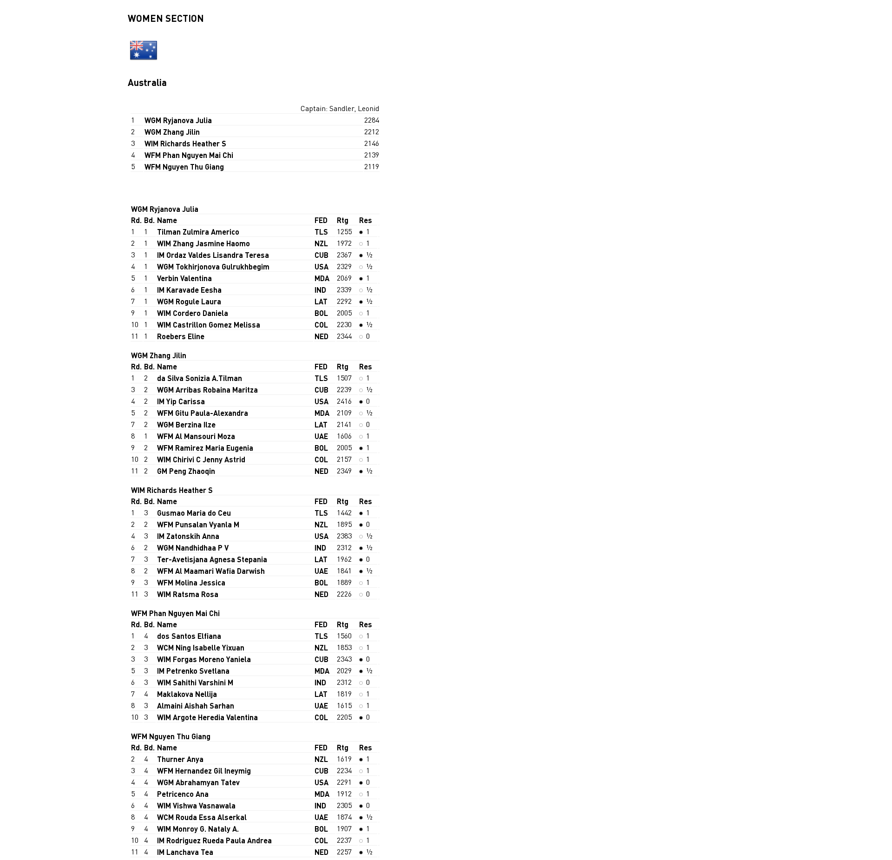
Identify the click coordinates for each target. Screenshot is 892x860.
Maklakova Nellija (187, 693)
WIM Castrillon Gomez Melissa (208, 324)
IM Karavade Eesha (189, 289)
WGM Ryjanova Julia (178, 120)
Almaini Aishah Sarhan (195, 705)
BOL (321, 313)
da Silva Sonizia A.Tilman (199, 378)
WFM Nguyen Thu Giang (184, 166)
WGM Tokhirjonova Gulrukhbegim (213, 266)
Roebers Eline (180, 336)
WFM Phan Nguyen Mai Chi (188, 155)
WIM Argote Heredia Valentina (207, 717)
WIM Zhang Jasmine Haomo (203, 243)
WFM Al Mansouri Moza (196, 436)
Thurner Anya (180, 759)
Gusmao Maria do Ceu (194, 512)
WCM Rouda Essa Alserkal (202, 817)
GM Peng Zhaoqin (186, 470)
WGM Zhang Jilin (172, 131)
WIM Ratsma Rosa (187, 594)
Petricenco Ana (183, 793)
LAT (321, 301)
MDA (322, 278)
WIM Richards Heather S (185, 143)
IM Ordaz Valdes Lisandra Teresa (213, 254)
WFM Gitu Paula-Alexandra (202, 412)
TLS (321, 231)
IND (320, 289)
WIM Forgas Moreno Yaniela (204, 659)
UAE (321, 436)
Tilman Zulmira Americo (198, 231)
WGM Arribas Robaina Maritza (207, 389)
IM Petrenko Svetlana (193, 670)
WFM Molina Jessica (191, 582)
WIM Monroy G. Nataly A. (198, 828)
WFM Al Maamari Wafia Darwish (211, 570)
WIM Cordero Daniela (192, 313)
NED (321, 336)
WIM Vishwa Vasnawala (196, 805)
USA (321, 266)
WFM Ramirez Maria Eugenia (205, 447)
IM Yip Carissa (181, 401)
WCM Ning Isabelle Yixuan (200, 647)
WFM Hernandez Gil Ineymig (204, 770)
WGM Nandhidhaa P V (193, 547)
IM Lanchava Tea (185, 851)
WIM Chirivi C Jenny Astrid (201, 459)
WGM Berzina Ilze (186, 424)
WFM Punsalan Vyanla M (198, 524)
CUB (321, 254)
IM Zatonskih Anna (188, 536)
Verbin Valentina (184, 278)
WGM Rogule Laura (189, 301)
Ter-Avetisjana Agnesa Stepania (212, 559)
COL (321, 324)
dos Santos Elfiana (189, 635)
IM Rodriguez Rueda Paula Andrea (214, 840)
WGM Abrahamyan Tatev (198, 782)
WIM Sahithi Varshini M (195, 682)
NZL (321, 243)
